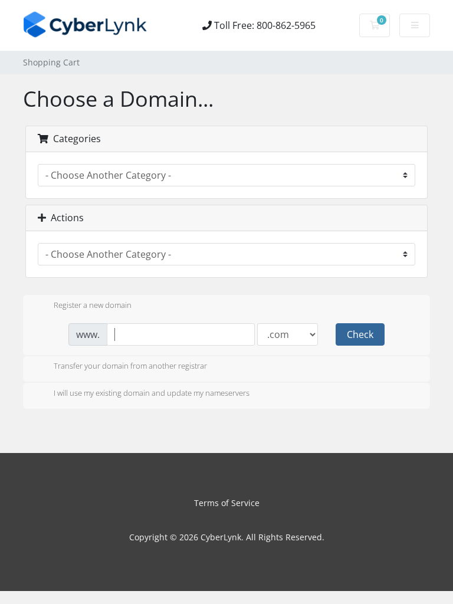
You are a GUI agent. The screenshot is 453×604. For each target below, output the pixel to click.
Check (360, 334)
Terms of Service (227, 502)
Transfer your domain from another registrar (130, 366)
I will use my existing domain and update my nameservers (152, 393)
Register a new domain (93, 305)
